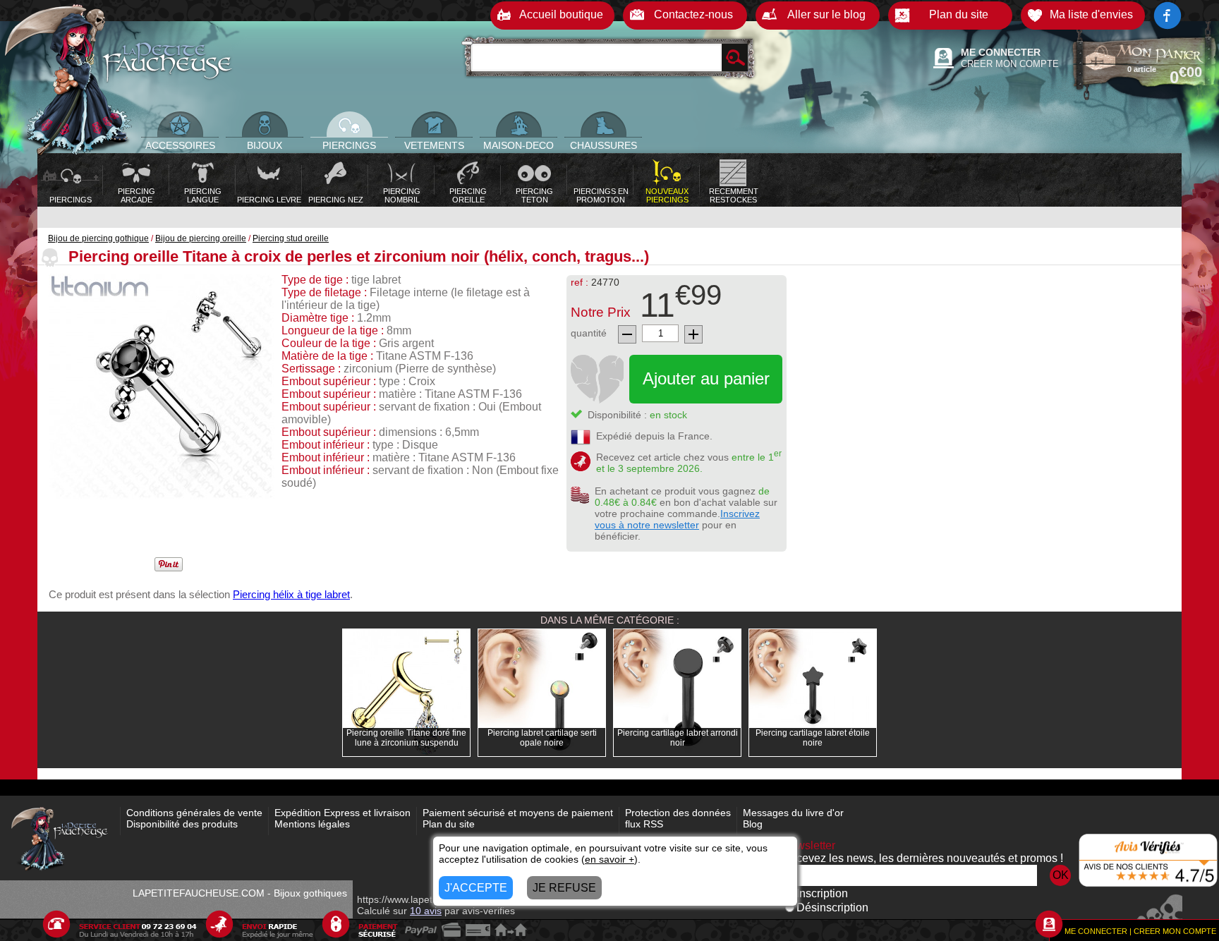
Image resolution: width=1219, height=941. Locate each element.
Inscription (822, 893)
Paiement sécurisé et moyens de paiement (518, 812)
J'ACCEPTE (475, 888)
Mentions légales (312, 824)
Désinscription (832, 907)
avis (426, 910)
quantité (589, 333)
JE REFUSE (564, 888)
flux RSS (644, 824)
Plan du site (449, 824)
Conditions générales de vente (194, 812)
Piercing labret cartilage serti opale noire (542, 738)
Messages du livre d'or (793, 812)
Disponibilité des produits (182, 824)
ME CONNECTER (1001, 52)
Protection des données (678, 812)
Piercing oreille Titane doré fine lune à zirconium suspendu (406, 738)
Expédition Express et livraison (342, 812)
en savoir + (609, 859)
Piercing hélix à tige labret (291, 594)
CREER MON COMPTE (1010, 64)
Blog (753, 824)
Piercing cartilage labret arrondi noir (677, 738)
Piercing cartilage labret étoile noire (813, 738)
